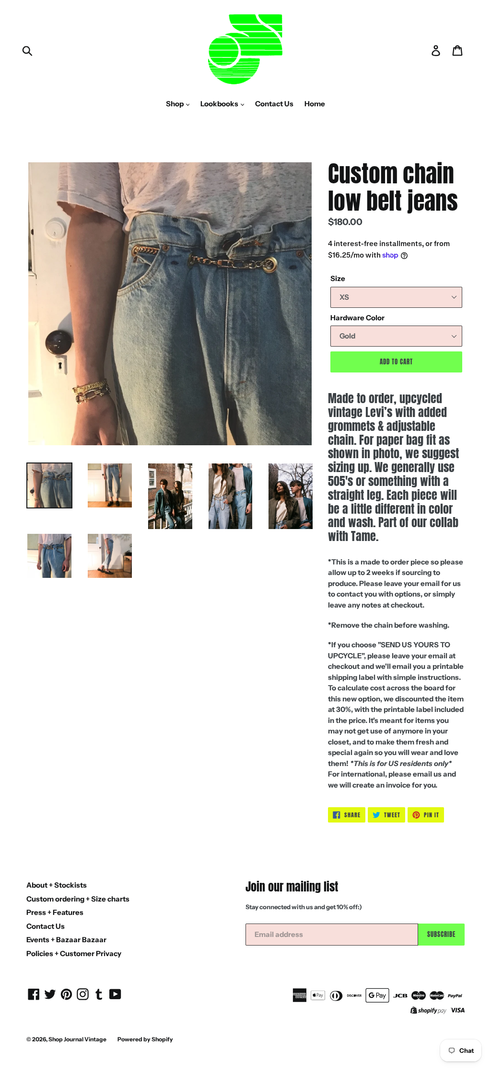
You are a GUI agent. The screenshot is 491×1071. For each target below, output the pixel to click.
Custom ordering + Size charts (77, 898)
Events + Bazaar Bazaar (66, 939)
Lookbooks (220, 103)
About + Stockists (56, 885)
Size (337, 278)
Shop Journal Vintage (77, 1039)
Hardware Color (357, 317)
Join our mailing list (292, 887)
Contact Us (274, 103)
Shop (175, 103)
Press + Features (54, 912)
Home (314, 103)
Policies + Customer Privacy (73, 953)
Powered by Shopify (145, 1039)
